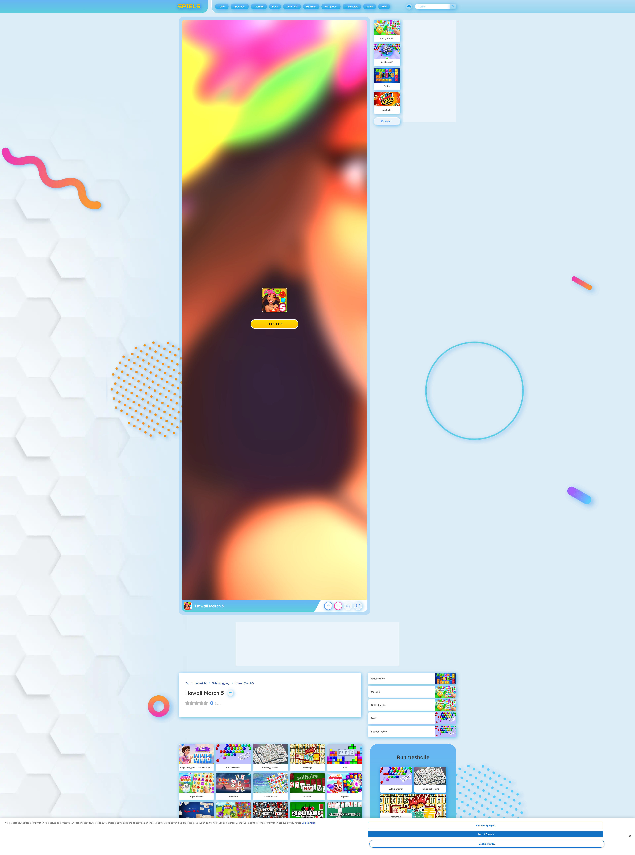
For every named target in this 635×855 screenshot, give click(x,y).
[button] (409, 7)
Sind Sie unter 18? (487, 844)
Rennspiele (352, 6)
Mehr (384, 6)
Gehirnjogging (220, 683)
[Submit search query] (453, 6)
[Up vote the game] (328, 606)
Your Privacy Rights (486, 825)
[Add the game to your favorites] (230, 693)
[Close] (629, 836)
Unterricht (292, 6)
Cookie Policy (308, 822)
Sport (370, 6)
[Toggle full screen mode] (358, 606)
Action (221, 6)
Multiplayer (331, 6)
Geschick (259, 6)
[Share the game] (348, 606)
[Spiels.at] (187, 683)
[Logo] (189, 6)
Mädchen (311, 6)
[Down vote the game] (338, 606)
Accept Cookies (486, 834)
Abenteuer (239, 6)
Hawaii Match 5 (244, 683)
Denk (275, 6)
